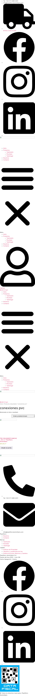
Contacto (6, 160)
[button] (17, 197)
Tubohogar (10, 156)
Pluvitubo (9, 154)
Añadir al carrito (6, 448)
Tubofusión (10, 152)
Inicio (5, 148)
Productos (6, 150)
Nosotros (6, 158)
